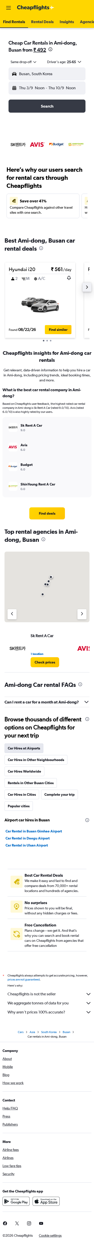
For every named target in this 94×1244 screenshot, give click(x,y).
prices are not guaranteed (24, 979)
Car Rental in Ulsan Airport (27, 845)
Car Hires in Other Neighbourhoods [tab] (36, 760)
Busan (66, 1032)
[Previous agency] (12, 614)
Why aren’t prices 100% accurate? (36, 1012)
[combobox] (24, 61)
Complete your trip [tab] (59, 794)
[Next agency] (81, 614)
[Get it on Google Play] (16, 1201)
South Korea (49, 1032)
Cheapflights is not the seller (32, 994)
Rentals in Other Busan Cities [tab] (31, 783)
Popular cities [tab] (19, 806)
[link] (47, 513)
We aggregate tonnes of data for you (38, 1003)
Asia (32, 1032)
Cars (21, 1032)
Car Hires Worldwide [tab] (24, 771)
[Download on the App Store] (46, 1201)
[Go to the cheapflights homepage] (35, 7)
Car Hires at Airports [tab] (24, 748)
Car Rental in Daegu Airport (28, 838)
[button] (8, 7)
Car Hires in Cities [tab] (22, 794)
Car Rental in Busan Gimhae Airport (34, 831)
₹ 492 (39, 50)
